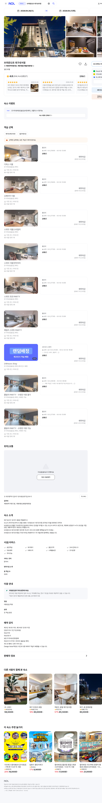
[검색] (53, 3)
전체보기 (82, 76)
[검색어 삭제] (48, 3)
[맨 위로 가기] (97, 798)
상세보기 (44, 153)
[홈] (12, 3)
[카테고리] (6, 3)
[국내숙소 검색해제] (24, 3)
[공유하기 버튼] (85, 64)
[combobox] (36, 4)
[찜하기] (80, 64)
